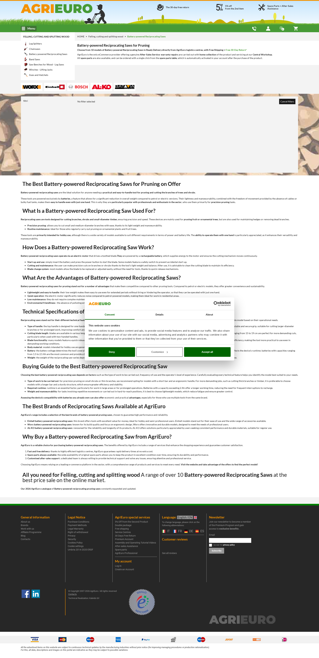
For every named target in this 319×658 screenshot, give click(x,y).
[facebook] (26, 602)
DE (190, 531)
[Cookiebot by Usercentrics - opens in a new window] (216, 303)
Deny (112, 351)
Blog (23, 535)
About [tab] (209, 314)
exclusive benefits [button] (229, 528)
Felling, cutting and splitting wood (46, 36)
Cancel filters (287, 101)
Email (212, 535)
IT (168, 531)
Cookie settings (76, 546)
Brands (24, 525)
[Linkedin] (36, 602)
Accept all (207, 351)
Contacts (25, 539)
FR (179, 531)
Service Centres (123, 532)
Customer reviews (175, 539)
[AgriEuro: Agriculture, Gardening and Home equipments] (65, 8)
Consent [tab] (110, 314)
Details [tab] (160, 314)
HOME (80, 36)
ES (202, 531)
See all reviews (169, 553)
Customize (157, 351)
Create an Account (124, 569)
